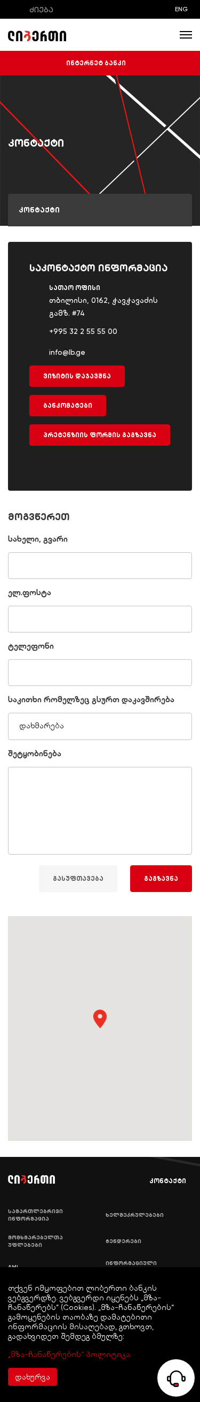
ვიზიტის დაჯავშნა (77, 376)
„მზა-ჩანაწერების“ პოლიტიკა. (70, 1354)
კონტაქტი (167, 1181)
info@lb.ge (67, 352)
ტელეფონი (31, 646)
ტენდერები (123, 1241)
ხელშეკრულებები (135, 1215)
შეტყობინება (34, 753)
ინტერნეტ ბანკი (96, 63)
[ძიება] (15, 9)
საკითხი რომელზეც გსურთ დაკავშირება (91, 699)
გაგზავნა (161, 878)
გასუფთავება (78, 878)
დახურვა (32, 1377)
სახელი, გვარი (38, 539)
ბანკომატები (67, 405)
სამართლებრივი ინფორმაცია (35, 1215)
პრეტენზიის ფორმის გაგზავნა (99, 435)
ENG (181, 9)
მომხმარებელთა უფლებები (35, 1241)
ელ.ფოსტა (29, 592)
